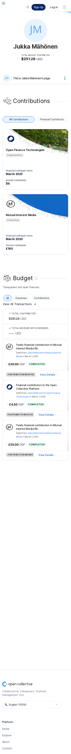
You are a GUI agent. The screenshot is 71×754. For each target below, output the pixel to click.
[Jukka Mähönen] (7, 78)
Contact (7, 748)
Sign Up (38, 7)
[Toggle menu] (64, 7)
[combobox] (31, 704)
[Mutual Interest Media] (10, 203)
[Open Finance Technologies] (10, 138)
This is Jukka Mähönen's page (31, 78)
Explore (6, 735)
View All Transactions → (19, 304)
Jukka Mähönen (35, 352)
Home (5, 728)
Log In (54, 7)
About (6, 741)
